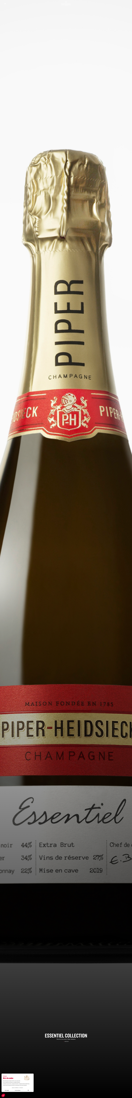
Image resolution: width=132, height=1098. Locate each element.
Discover (66, 1041)
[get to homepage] (66, 3)
